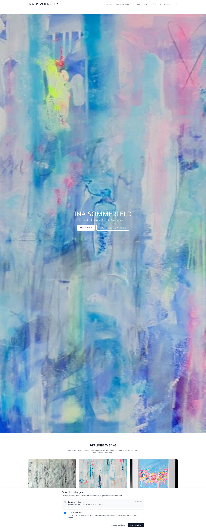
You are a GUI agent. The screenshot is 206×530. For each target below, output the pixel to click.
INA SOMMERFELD (43, 4)
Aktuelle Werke (86, 227)
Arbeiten (109, 4)
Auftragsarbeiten (122, 4)
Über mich (157, 4)
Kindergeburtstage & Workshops (112, 228)
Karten (146, 4)
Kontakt (167, 4)
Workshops (137, 4)
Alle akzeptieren (136, 525)
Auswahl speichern (118, 525)
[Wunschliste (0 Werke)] (175, 4)
